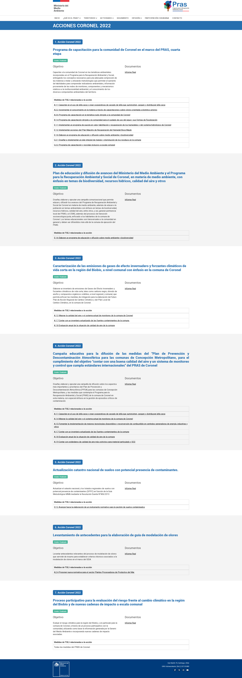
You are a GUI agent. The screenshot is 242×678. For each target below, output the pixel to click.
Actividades (106, 18)
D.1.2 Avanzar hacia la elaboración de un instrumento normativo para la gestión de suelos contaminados (99, 507)
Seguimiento (123, 18)
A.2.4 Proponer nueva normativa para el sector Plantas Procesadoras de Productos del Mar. (94, 572)
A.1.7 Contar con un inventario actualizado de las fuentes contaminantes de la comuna (91, 432)
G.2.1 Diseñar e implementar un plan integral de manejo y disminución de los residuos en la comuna (97, 140)
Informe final (130, 72)
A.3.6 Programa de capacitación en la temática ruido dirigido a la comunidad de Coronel (92, 115)
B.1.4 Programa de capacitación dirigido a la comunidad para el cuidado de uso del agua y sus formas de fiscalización (105, 120)
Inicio (57, 18)
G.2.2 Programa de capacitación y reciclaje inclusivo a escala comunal (84, 145)
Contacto (177, 18)
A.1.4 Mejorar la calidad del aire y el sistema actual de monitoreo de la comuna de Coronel (93, 419)
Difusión (136, 18)
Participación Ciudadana (157, 18)
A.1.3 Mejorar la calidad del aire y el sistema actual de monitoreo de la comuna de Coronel (93, 315)
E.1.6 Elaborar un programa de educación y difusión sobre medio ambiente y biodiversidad (93, 135)
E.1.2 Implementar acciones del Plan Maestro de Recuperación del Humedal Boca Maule (93, 130)
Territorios (89, 18)
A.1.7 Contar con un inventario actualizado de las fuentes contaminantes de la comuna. (91, 320)
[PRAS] (61, 7)
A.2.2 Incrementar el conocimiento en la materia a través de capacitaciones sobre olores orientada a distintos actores (105, 110)
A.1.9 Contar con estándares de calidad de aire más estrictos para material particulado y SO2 (94, 442)
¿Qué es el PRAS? (71, 18)
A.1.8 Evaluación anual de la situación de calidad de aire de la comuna (84, 325)
